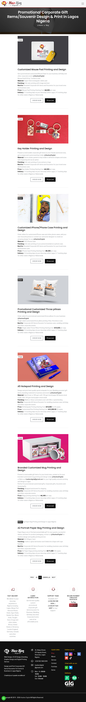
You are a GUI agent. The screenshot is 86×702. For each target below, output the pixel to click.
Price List (50, 100)
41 (40, 577)
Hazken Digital (25, 697)
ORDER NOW (36, 100)
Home (40, 25)
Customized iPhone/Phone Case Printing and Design (43, 229)
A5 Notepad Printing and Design (36, 386)
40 (36, 577)
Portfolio (54, 666)
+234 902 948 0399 (41, 661)
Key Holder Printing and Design (35, 148)
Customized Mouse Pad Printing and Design (42, 69)
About (53, 656)
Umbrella (46, 577)
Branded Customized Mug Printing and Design (39, 469)
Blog (52, 653)
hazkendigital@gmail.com (34, 479)
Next (54, 577)
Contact (54, 663)
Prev (32, 577)
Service (53, 660)
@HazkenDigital (38, 76)
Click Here (73, 605)
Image (20, 40)
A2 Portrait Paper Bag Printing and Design (41, 528)
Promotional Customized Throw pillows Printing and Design (39, 310)
